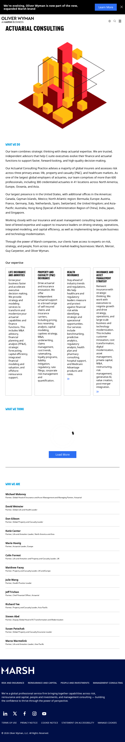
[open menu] (119, 21)
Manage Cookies (107, 722)
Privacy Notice (29, 722)
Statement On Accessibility (78, 722)
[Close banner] (122, 7)
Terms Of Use (9, 722)
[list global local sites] (109, 21)
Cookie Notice (49, 722)
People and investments (75, 682)
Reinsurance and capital (42, 682)
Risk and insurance (13, 682)
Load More (62, 454)
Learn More (105, 7)
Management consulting (108, 682)
